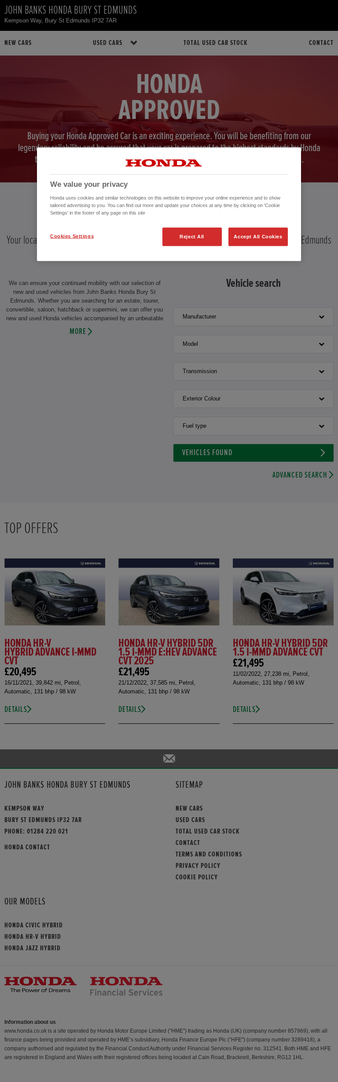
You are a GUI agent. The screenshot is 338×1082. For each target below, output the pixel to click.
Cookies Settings (72, 236)
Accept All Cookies (258, 236)
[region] (169, 204)
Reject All (192, 236)
